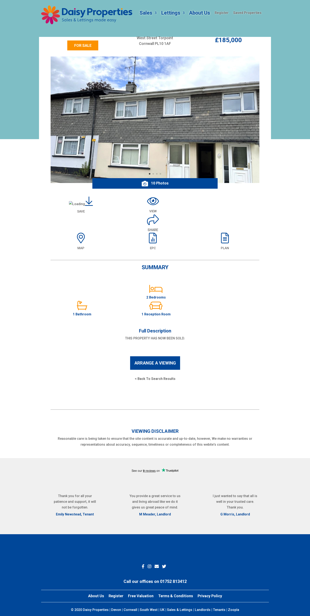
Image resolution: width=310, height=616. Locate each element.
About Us (199, 13)
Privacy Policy (210, 596)
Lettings (170, 13)
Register (222, 13)
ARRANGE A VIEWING (155, 363)
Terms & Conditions (175, 596)
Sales (146, 13)
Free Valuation (141, 596)
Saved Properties (247, 13)
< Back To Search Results (155, 379)
